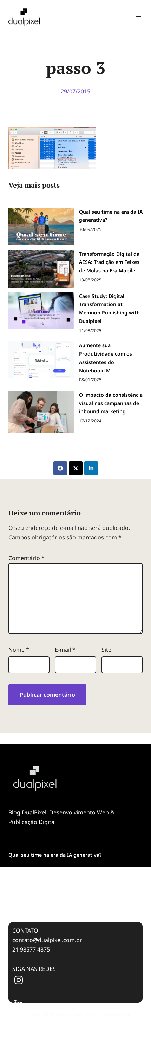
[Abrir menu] (138, 17)
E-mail (65, 650)
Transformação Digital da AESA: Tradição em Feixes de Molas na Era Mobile (109, 262)
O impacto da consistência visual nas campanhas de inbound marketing (111, 403)
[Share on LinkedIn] (91, 468)
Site (106, 650)
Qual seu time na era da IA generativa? (111, 215)
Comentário (26, 558)
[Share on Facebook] (60, 468)
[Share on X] (76, 468)
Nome (18, 650)
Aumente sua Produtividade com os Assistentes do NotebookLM (105, 358)
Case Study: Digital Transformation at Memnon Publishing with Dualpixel (109, 308)
